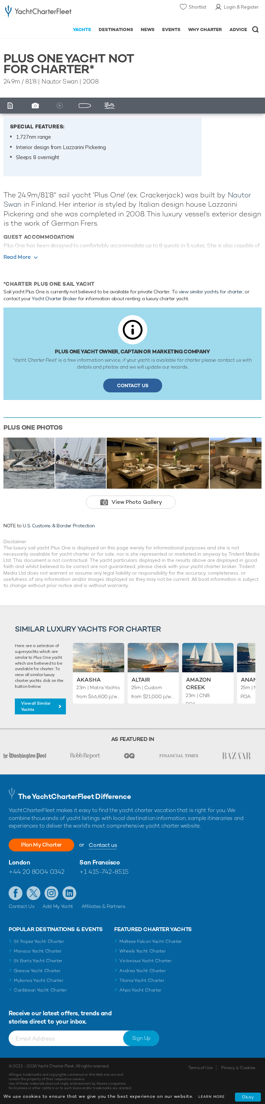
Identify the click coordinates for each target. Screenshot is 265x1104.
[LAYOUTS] (86, 106)
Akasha (89, 679)
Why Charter (205, 29)
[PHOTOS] (36, 106)
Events (171, 29)
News (148, 29)
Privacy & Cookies (238, 1068)
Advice (238, 29)
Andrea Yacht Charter (142, 971)
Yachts (82, 29)
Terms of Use (200, 1068)
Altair (140, 679)
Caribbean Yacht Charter (40, 990)
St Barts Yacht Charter (38, 961)
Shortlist (197, 7)
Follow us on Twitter (33, 893)
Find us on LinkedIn (69, 893)
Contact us (103, 845)
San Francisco (99, 862)
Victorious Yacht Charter (145, 961)
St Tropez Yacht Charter (39, 941)
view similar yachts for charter (211, 292)
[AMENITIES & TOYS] (111, 106)
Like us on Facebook (15, 893)
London (19, 862)
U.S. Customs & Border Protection (59, 525)
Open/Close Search (255, 29)
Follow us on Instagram (51, 893)
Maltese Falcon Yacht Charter (150, 941)
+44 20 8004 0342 (37, 872)
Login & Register (241, 7)
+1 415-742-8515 (103, 872)
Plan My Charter (41, 844)
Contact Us (132, 385)
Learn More (211, 1096)
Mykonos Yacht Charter (38, 980)
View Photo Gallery (136, 502)
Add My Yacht (57, 906)
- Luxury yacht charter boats (38, 12)
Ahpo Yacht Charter (140, 990)
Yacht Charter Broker (54, 298)
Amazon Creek (198, 683)
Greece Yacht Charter (37, 971)
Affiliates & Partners (103, 906)
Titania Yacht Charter (141, 980)
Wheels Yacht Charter (142, 951)
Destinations (116, 29)
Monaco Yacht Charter (38, 951)
